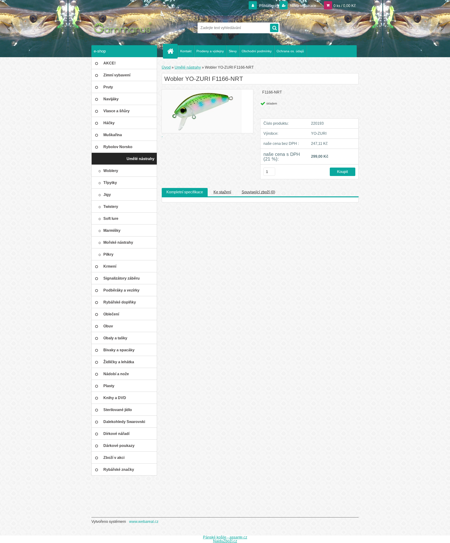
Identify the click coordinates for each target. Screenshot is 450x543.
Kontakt (185, 51)
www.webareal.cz (143, 522)
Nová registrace (302, 6)
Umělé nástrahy (188, 67)
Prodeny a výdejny (210, 51)
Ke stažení (222, 192)
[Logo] (123, 28)
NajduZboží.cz (225, 541)
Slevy (233, 51)
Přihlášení (267, 6)
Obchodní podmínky (257, 51)
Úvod (166, 67)
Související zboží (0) (258, 192)
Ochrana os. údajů (290, 51)
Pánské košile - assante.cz (225, 537)
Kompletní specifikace (184, 192)
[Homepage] (172, 51)
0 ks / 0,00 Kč (345, 6)
